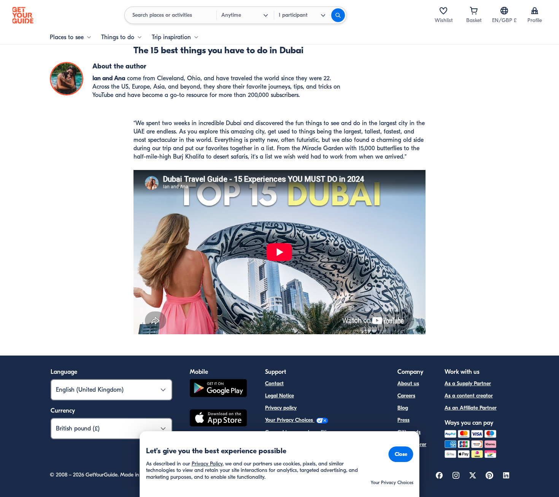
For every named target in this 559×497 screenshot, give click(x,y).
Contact (274, 383)
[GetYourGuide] (22, 15)
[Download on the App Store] (218, 419)
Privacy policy (281, 408)
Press (403, 420)
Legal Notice (279, 395)
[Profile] (535, 11)
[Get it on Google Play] (218, 389)
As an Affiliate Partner (471, 408)
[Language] (504, 11)
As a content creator (469, 395)
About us (408, 383)
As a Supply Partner (468, 383)
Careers (406, 395)
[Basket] (474, 11)
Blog (402, 408)
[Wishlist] (443, 11)
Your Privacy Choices (289, 420)
